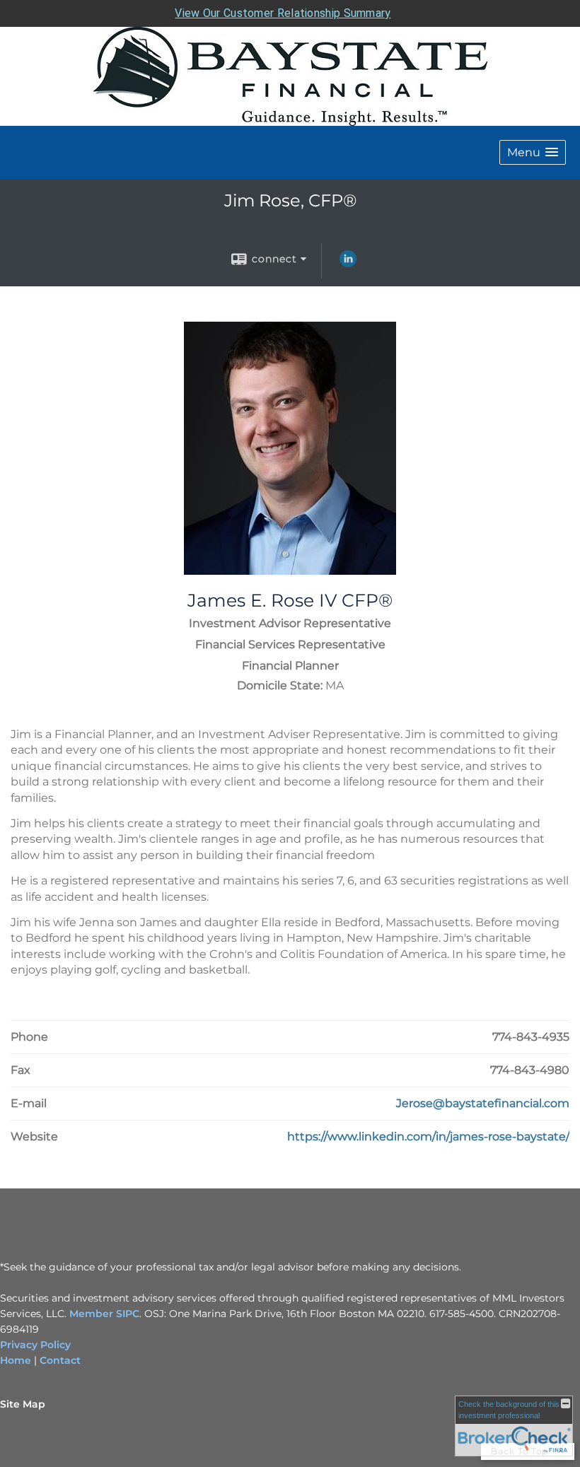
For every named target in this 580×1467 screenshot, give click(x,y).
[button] (532, 152)
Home (15, 1360)
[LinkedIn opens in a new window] (348, 263)
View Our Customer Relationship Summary (282, 13)
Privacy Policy (35, 1344)
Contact (60, 1360)
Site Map (22, 1404)
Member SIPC (102, 1313)
